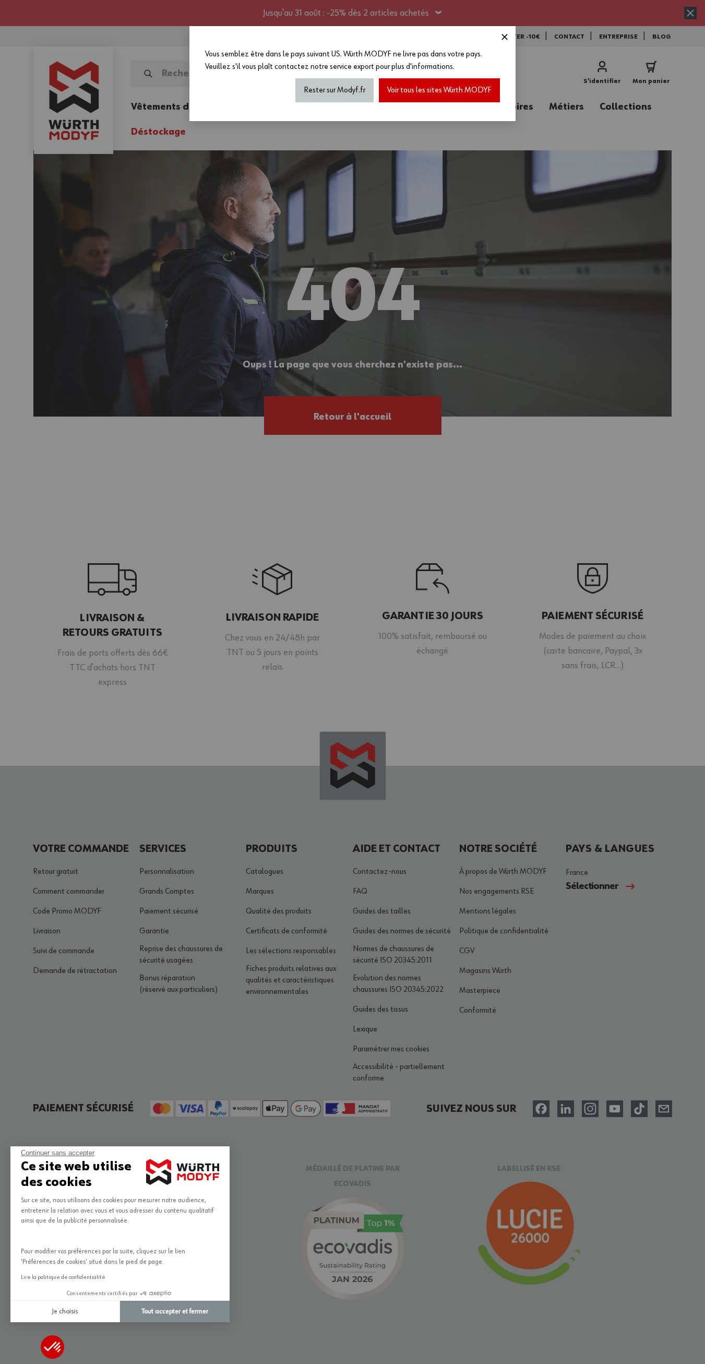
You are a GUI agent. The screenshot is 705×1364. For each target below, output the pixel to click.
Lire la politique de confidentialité (63, 1277)
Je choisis (65, 1311)
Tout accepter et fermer (174, 1311)
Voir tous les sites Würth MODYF (439, 90)
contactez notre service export (324, 67)
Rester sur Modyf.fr (334, 90)
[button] (52, 1347)
